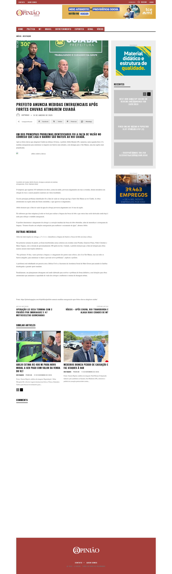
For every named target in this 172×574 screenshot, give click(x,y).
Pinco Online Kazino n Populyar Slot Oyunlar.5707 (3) (133, 127)
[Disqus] (62, 435)
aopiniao (25, 115)
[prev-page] (17, 389)
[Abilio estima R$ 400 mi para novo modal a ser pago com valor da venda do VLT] (38, 346)
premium (29, 375)
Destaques (20, 375)
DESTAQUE (27, 36)
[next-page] (21, 389)
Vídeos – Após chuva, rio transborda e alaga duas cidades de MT (87, 311)
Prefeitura (44, 237)
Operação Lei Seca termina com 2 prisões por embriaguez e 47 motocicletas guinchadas (34, 312)
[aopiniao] (18, 115)
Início (18, 36)
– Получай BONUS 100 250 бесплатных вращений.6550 (133, 154)
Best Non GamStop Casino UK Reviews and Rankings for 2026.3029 (133, 102)
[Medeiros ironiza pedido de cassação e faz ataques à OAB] (86, 346)
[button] (142, 2)
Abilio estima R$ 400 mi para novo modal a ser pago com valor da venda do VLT (38, 368)
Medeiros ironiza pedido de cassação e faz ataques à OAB (86, 366)
